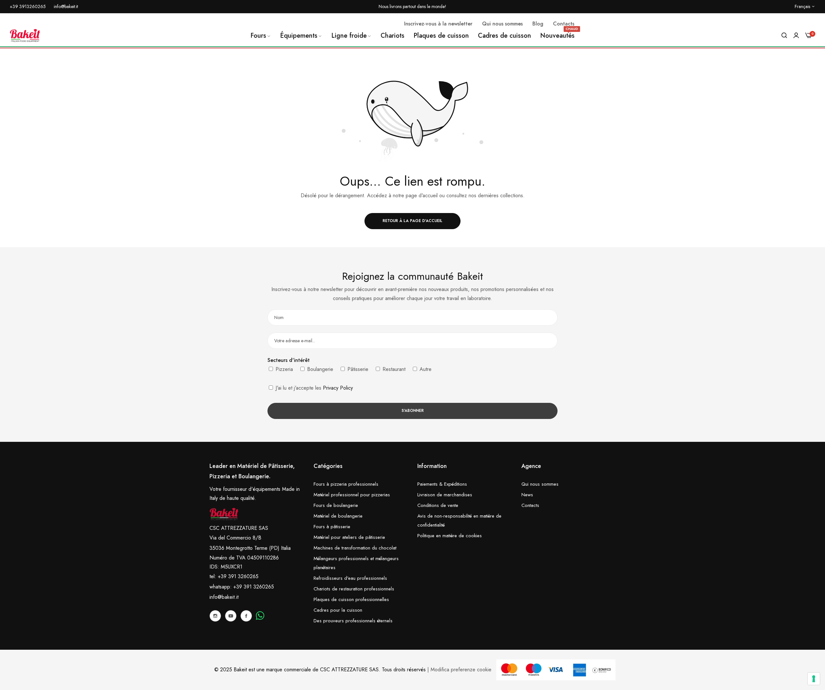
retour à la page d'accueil (412, 221)
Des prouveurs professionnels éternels (353, 620)
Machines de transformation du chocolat (355, 547)
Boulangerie (319, 369)
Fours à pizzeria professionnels (346, 484)
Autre (425, 369)
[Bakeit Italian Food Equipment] (25, 35)
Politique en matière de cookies (449, 535)
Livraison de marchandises (444, 494)
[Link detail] (215, 616)
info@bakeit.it (223, 597)
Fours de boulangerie (336, 505)
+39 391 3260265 (253, 586)
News (527, 494)
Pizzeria (283, 369)
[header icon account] (796, 35)
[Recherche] (784, 35)
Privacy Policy (338, 388)
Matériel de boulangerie (338, 516)
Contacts (530, 505)
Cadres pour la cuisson (338, 610)
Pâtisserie (357, 369)
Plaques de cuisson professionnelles (351, 599)
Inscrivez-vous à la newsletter (438, 23)
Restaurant (393, 369)
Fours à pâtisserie (332, 526)
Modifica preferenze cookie (461, 669)
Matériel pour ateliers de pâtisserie (349, 537)
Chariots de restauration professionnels (354, 588)
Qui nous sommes (539, 484)
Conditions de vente (437, 505)
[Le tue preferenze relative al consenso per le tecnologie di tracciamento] (814, 679)
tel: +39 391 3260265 (233, 576)
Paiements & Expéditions (442, 484)
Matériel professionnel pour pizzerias (352, 494)
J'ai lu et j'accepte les (313, 388)
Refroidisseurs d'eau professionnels (350, 578)
